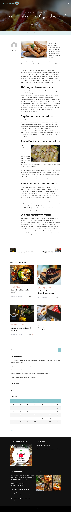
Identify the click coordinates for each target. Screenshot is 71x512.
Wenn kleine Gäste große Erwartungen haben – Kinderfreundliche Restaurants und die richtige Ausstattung (22, 477)
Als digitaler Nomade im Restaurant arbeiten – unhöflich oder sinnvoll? (31, 373)
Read (29, 296)
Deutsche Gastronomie (17, 387)
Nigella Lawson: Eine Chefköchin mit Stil (45, 329)
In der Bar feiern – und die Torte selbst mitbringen (47, 292)
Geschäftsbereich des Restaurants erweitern (23, 377)
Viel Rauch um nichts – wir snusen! (20, 369)
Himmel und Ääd (44, 172)
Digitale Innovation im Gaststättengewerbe (23, 366)
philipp (14, 50)
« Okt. (11, 430)
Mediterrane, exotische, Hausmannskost (35, 12)
